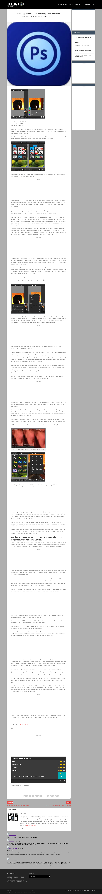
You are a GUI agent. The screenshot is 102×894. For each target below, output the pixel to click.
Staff (73, 890)
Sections (87, 4)
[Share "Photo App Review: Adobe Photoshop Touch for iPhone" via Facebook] (24, 796)
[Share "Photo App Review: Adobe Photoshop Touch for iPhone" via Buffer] (35, 796)
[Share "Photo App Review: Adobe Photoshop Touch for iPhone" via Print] (41, 796)
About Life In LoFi (68, 890)
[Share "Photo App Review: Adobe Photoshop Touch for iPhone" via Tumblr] (30, 796)
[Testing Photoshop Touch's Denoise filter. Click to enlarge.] (28, 447)
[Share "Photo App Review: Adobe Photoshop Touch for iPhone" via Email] (38, 796)
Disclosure (81, 890)
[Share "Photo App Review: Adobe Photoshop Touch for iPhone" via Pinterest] (33, 796)
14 (48, 16)
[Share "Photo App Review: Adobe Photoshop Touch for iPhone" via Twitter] (27, 796)
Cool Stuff (78, 4)
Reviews (71, 4)
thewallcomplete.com (31, 825)
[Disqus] (39, 850)
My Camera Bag (62, 4)
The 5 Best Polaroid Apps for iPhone (83, 37)
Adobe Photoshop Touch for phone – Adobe (29, 725)
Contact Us (77, 890)
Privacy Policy (86, 890)
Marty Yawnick (30, 16)
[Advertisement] (38, 189)
